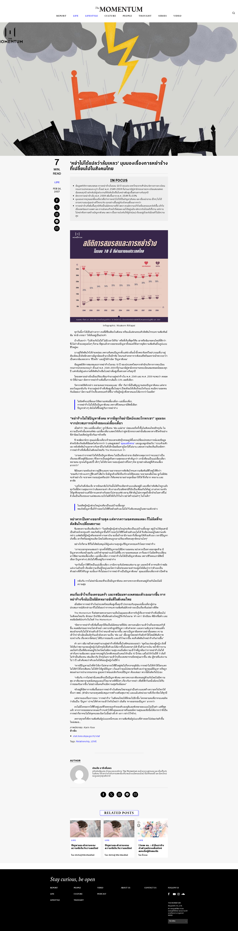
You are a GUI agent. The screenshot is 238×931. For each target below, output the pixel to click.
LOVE (94, 741)
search (234, 13)
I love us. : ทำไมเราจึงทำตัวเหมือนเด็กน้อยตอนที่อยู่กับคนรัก (151, 848)
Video (178, 15)
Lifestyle (91, 15)
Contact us (150, 888)
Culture (110, 15)
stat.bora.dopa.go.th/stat (86, 736)
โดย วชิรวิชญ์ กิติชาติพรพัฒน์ (82, 855)
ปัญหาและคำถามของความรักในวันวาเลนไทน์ (84, 847)
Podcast (101, 894)
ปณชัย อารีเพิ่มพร (102, 768)
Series (162, 15)
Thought (145, 15)
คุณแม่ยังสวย (127, 443)
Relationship (83, 741)
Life (75, 15)
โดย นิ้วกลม (143, 855)
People (127, 15)
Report (61, 15)
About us (125, 888)
